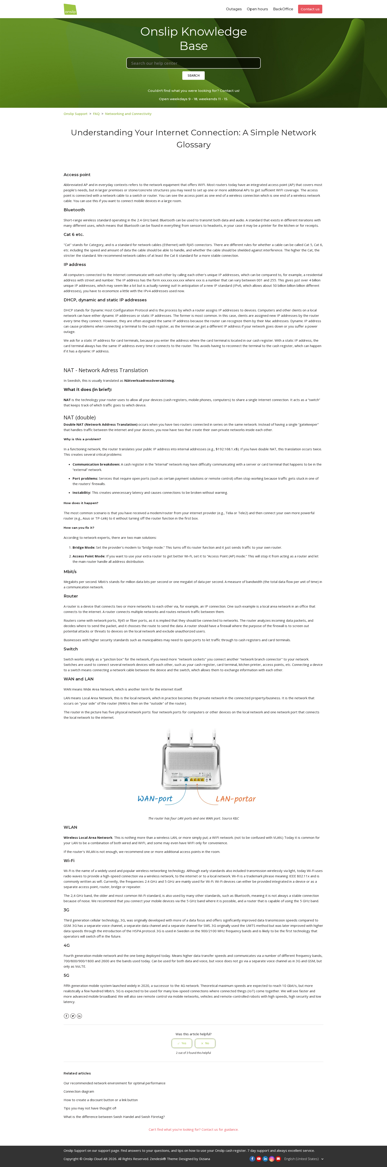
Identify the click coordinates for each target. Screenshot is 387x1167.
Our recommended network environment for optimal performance (115, 1083)
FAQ (96, 113)
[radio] (182, 1043)
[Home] (70, 8)
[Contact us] (278, 1159)
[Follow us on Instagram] (272, 1159)
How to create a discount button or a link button (101, 1100)
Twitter (73, 1016)
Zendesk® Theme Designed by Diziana (180, 1158)
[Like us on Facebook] (252, 1159)
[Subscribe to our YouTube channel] (259, 1159)
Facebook (66, 1016)
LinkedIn (79, 1016)
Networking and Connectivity (128, 113)
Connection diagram (79, 1091)
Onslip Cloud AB (95, 1158)
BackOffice (283, 9)
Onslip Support (76, 113)
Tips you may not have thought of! (90, 1108)
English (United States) (302, 1158)
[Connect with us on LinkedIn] (265, 1159)
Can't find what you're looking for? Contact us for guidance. (194, 1129)
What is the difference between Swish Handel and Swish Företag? (114, 1116)
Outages (234, 9)
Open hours (257, 9)
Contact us (310, 9)
